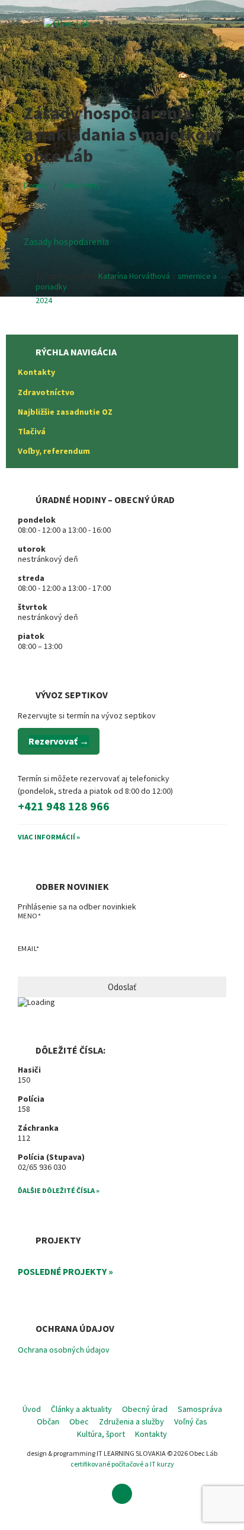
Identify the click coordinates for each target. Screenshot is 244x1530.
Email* (29, 948)
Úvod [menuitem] (32, 1409)
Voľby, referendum (54, 451)
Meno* (29, 915)
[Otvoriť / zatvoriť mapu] (226, 58)
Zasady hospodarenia (66, 241)
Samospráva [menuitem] (200, 1409)
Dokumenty (80, 185)
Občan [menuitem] (48, 1421)
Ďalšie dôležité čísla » (58, 1190)
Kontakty (36, 372)
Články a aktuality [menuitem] (81, 1409)
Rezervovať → (58, 741)
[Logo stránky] (67, 23)
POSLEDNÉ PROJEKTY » (65, 1271)
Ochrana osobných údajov (64, 1349)
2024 (44, 300)
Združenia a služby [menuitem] (131, 1421)
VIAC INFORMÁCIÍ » (49, 836)
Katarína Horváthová (134, 276)
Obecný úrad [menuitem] (145, 1409)
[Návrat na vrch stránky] (122, 1494)
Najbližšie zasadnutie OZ (65, 411)
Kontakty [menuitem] (151, 1434)
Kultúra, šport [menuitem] (101, 1434)
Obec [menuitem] (79, 1421)
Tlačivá (32, 431)
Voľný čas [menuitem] (190, 1421)
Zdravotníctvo (46, 392)
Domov (36, 185)
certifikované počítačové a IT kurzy (122, 1463)
